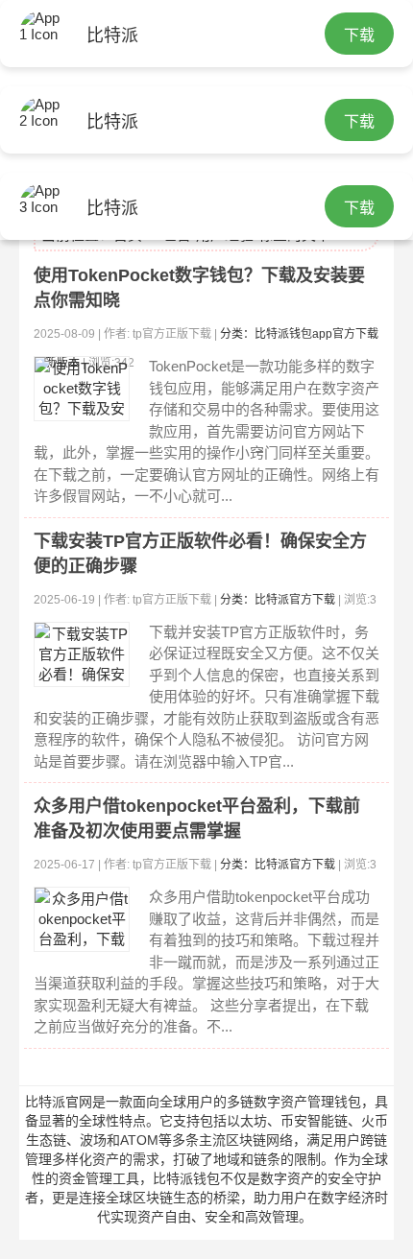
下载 (359, 35)
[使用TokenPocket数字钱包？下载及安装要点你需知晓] (82, 388)
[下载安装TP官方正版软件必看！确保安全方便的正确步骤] (82, 654)
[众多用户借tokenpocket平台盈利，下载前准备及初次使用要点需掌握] (82, 919)
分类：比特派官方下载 (277, 599)
